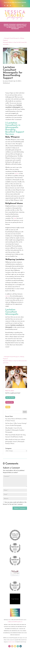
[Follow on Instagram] (7, 5)
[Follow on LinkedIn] (20, 646)
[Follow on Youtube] (15, 646)
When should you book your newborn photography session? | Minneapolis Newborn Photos (15, 441)
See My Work (10, 397)
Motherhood (6, 83)
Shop (7, 407)
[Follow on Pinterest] (10, 5)
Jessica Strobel (9, 81)
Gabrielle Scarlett (11, 641)
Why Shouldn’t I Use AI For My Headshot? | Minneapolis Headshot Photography (14, 430)
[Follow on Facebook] (5, 5)
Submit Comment (20, 508)
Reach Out (9, 402)
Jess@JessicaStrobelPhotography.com (15, 621)
